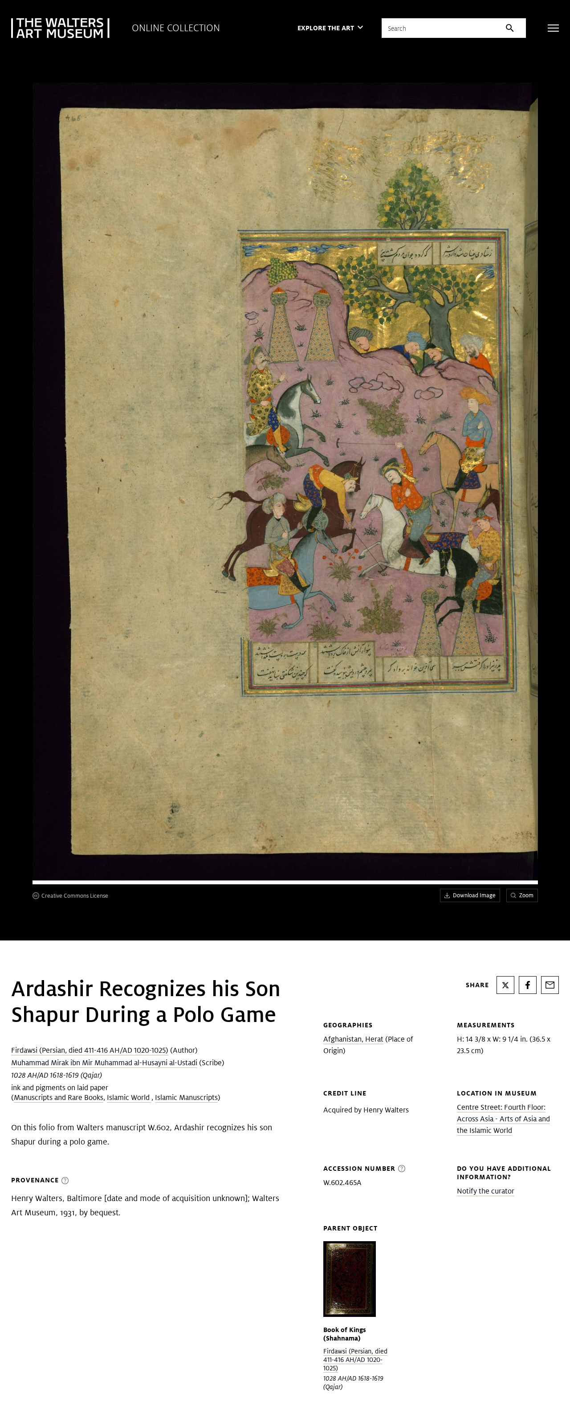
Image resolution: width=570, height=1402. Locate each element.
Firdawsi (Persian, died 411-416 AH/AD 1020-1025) (89, 1050)
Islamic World (129, 1097)
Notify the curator (485, 1191)
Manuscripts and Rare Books (58, 1097)
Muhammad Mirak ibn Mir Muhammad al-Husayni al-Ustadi (104, 1062)
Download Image (474, 895)
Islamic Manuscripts (186, 1097)
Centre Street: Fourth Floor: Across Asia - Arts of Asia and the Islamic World (503, 1119)
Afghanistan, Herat (353, 1039)
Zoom (526, 895)
